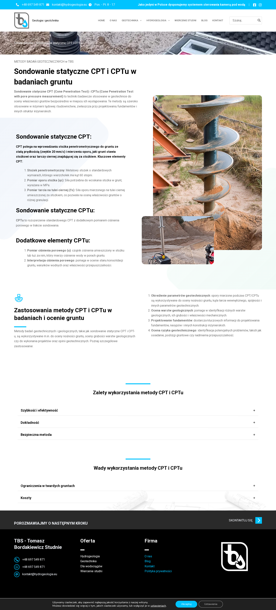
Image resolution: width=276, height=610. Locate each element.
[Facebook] (254, 5)
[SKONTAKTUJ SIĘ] (245, 520)
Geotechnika (88, 561)
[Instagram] (260, 5)
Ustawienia (210, 604)
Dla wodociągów (91, 566)
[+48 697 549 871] (30, 4)
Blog (148, 561)
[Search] (259, 20)
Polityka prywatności (158, 571)
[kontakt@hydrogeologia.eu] (66, 4)
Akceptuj (186, 604)
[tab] (138, 410)
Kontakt (150, 566)
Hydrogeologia (90, 556)
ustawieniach (158, 606)
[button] (140, 20)
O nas (148, 556)
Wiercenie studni (91, 571)
